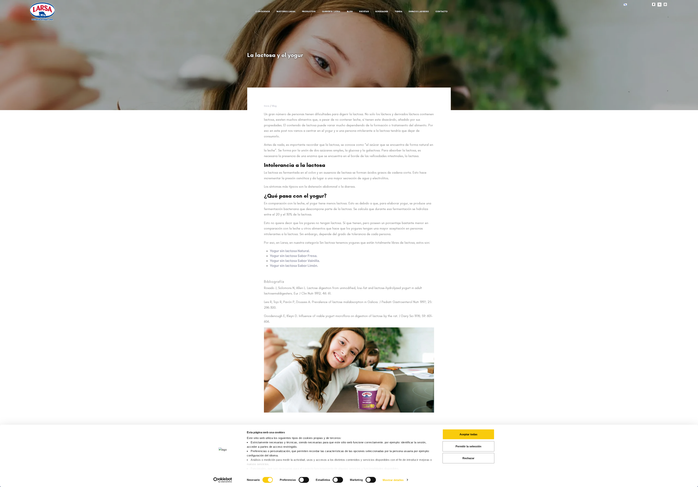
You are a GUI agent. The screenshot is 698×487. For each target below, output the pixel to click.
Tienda (398, 11)
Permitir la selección (468, 446)
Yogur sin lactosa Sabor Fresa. (293, 256)
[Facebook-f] (653, 4)
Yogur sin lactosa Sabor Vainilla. (295, 261)
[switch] (300, 478)
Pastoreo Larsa (286, 11)
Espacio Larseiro (419, 11)
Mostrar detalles (393, 479)
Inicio (266, 105)
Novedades (381, 11)
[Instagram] (665, 4)
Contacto (442, 11)
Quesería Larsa (331, 11)
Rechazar (468, 458)
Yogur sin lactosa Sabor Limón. (294, 266)
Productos (309, 11)
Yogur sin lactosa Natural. (290, 251)
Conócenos (263, 11)
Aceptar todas (468, 434)
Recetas (364, 11)
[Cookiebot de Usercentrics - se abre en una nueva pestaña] (223, 480)
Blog (350, 11)
